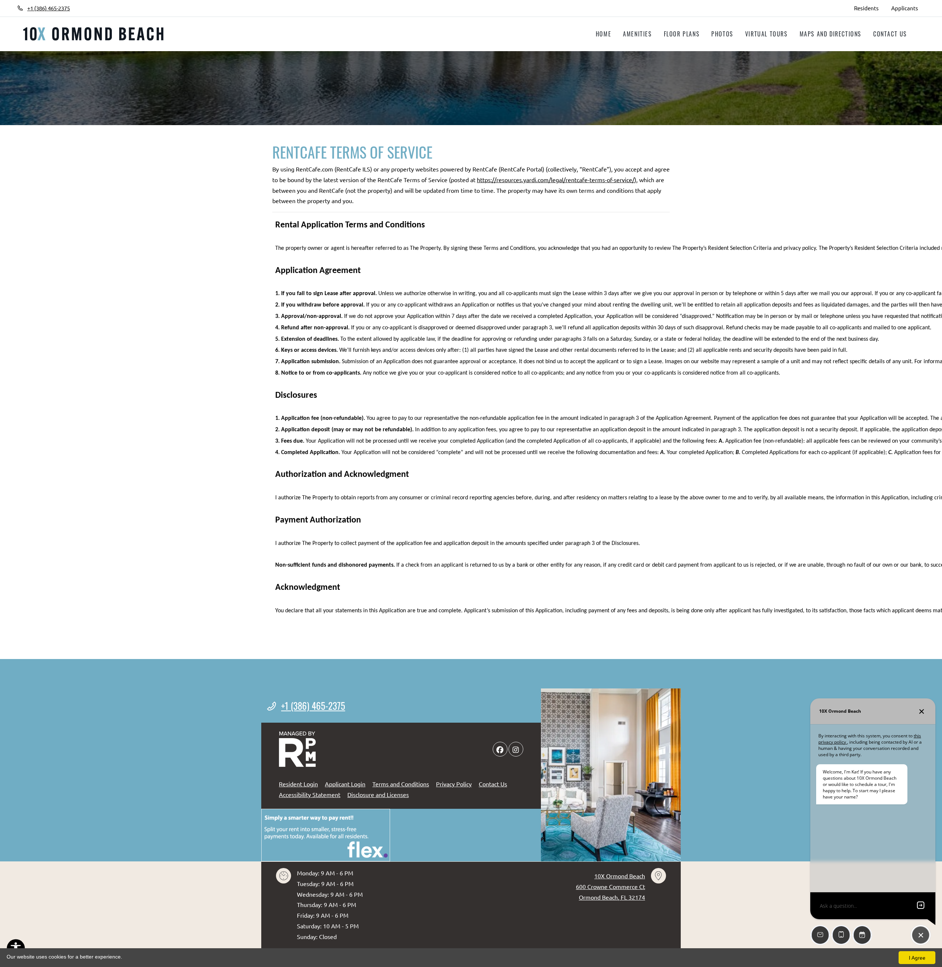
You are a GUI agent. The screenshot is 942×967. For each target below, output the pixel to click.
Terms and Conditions (400, 783)
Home (603, 33)
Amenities (637, 33)
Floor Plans (682, 33)
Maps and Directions (830, 33)
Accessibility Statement (309, 794)
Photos (722, 33)
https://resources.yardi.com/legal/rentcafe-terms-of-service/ (555, 179)
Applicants (907, 7)
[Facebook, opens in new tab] (86, 8)
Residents (869, 7)
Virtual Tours (766, 33)
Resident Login (298, 783)
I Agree (917, 957)
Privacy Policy (454, 783)
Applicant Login (345, 783)
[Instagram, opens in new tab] (102, 8)
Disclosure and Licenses (378, 794)
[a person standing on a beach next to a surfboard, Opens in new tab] (325, 835)
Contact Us (890, 33)
